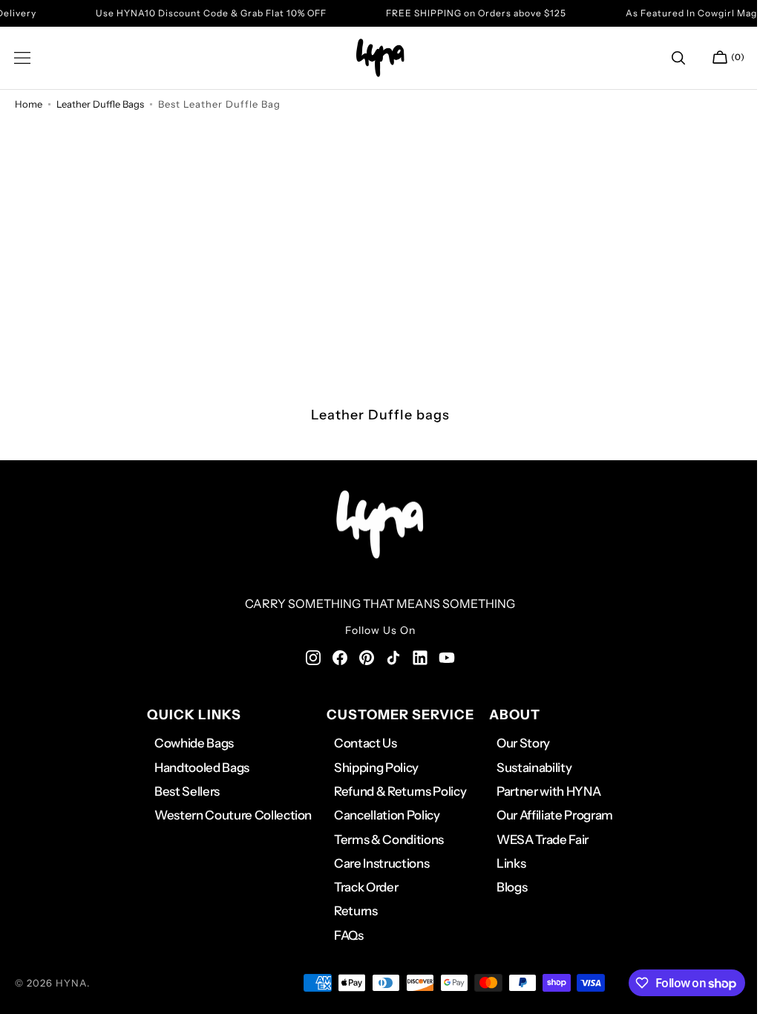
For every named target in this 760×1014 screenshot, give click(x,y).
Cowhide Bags (188, 743)
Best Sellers (181, 791)
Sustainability (528, 767)
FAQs (343, 935)
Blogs (506, 887)
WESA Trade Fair (537, 839)
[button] (22, 58)
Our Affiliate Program (549, 815)
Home (28, 104)
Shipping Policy (371, 767)
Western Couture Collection (227, 815)
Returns (351, 910)
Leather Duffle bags (100, 104)
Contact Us (360, 743)
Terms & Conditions (384, 839)
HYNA (71, 983)
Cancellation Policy (382, 815)
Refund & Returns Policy (395, 791)
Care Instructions (376, 863)
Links (505, 863)
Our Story (518, 743)
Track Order (361, 887)
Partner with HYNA (543, 791)
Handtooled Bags (195, 767)
